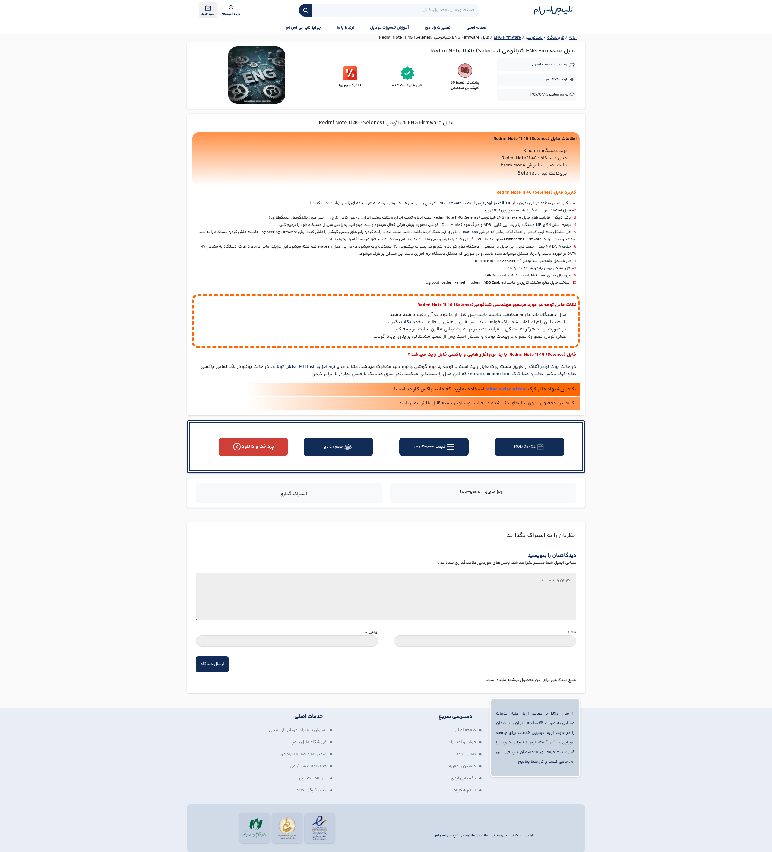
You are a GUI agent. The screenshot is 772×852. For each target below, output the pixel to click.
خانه (573, 37)
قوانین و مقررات (461, 766)
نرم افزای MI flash (317, 367)
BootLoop (469, 232)
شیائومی (534, 37)
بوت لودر (549, 367)
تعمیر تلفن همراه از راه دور (303, 754)
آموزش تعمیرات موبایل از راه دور (298, 730)
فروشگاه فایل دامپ (308, 742)
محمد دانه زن (542, 65)
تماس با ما (466, 754)
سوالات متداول (313, 778)
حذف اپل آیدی (463, 778)
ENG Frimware (507, 37)
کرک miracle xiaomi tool (495, 374)
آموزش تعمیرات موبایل (389, 28)
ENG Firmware (449, 203)
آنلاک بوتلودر (496, 203)
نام (571, 632)
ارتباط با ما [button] (345, 28)
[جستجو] (305, 10)
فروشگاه (555, 37)
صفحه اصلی (476, 28)
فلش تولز (286, 367)
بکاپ (406, 322)
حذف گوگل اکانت (311, 790)
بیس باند (544, 268)
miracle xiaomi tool (506, 389)
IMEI (538, 225)
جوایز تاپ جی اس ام (303, 28)
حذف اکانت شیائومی (308, 766)
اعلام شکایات (464, 790)
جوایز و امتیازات (462, 742)
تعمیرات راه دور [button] (438, 28)
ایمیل (371, 632)
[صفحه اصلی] (553, 10)
